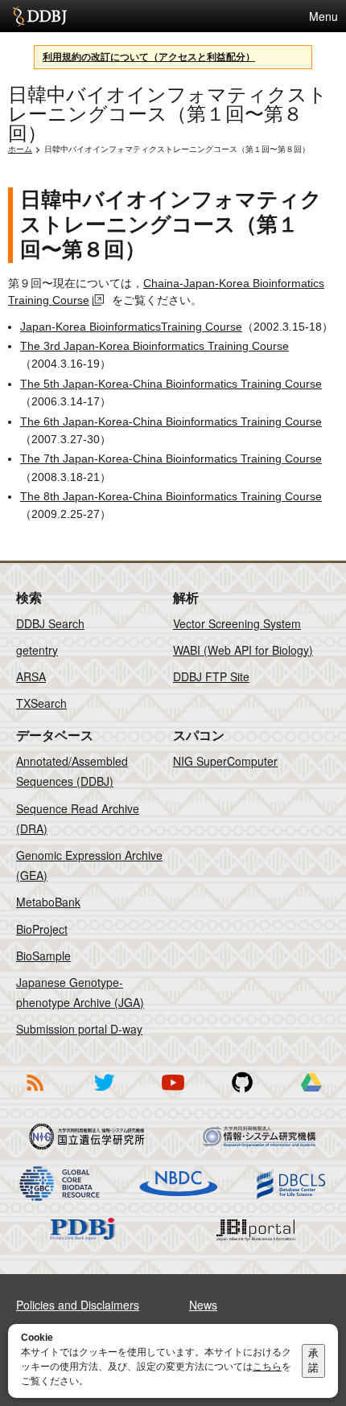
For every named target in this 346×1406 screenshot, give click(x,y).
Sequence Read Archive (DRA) (77, 818)
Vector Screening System (237, 623)
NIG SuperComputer (225, 761)
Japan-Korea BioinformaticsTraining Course (131, 326)
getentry (37, 650)
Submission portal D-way (79, 1029)
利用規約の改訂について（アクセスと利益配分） (149, 57)
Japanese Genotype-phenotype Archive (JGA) (80, 992)
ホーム (20, 149)
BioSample (43, 956)
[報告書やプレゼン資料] (311, 1094)
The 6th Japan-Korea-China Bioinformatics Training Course (171, 421)
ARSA (31, 676)
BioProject (42, 929)
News (203, 1305)
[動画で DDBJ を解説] (173, 1094)
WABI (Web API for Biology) (243, 650)
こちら (267, 1366)
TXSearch (41, 703)
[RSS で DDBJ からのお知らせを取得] (35, 1094)
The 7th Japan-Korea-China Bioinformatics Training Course (171, 458)
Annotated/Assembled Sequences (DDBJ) (72, 771)
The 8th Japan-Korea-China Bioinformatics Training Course (171, 496)
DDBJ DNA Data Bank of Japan (40, 16)
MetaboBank (48, 902)
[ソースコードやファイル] (242, 1094)
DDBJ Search (50, 623)
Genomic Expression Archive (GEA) (89, 865)
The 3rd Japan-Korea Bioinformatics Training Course (154, 345)
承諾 (313, 1360)
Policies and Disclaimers (77, 1305)
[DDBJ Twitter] (104, 1094)
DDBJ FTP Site (211, 676)
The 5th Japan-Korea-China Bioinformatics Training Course (171, 383)
